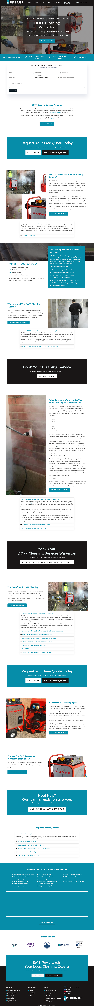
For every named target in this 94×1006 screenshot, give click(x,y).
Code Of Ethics (49, 1000)
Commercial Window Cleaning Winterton (74, 881)
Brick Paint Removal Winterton (71, 876)
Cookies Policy (49, 993)
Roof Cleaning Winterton (21, 881)
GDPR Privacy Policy (51, 992)
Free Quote (32, 992)
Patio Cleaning (10, 998)
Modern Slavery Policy (51, 990)
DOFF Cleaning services (58, 213)
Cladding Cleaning (11, 993)
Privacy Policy (49, 995)
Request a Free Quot (54, 975)
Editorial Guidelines (50, 1001)
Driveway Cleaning (11, 1000)
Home (29, 2)
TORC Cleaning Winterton (46, 879)
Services (42, 2)
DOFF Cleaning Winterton (46, 876)
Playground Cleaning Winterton (47, 886)
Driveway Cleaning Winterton (22, 886)
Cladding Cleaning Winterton (21, 879)
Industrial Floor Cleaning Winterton (48, 881)
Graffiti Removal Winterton (46, 883)
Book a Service (47, 40)
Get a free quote (47, 376)
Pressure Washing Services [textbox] (41, 77)
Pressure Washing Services (18, 322)
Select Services (38, 75)
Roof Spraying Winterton (70, 879)
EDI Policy (48, 997)
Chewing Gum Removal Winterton (72, 874)
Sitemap (32, 997)
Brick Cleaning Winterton (45, 874)
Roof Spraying (10, 997)
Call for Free (37, 975)
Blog (49, 2)
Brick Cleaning (10, 1001)
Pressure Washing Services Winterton (24, 874)
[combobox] (47, 77)
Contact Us (56, 2)
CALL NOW (33, 152)
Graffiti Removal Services (59, 489)
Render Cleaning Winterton (21, 876)
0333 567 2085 (81, 3)
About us (35, 2)
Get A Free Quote (47, 922)
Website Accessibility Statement (53, 998)
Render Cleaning (11, 992)
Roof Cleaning (10, 995)
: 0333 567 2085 (47, 809)
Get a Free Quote (55, 152)
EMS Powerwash (47, 123)
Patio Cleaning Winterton (21, 883)
